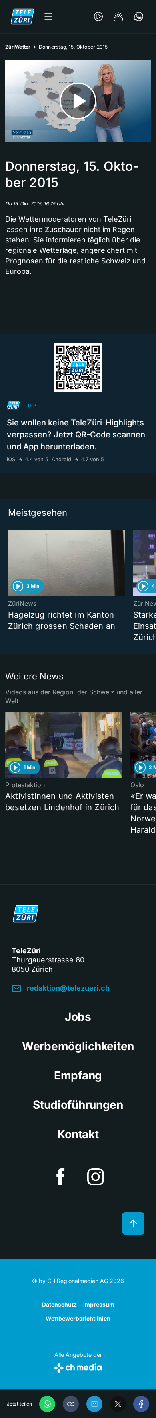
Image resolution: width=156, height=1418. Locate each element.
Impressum (98, 1304)
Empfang (78, 1075)
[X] (118, 1404)
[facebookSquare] (60, 1177)
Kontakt (77, 1134)
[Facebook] (141, 1404)
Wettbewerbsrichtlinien (78, 1318)
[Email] (94, 1404)
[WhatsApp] (47, 1404)
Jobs (78, 1017)
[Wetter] (118, 16)
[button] (71, 1404)
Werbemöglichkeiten (78, 1046)
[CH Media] (78, 1366)
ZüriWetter (18, 47)
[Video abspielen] (78, 101)
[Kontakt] (138, 16)
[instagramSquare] (95, 1177)
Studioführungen (78, 1105)
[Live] (98, 16)
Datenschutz (59, 1304)
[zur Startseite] (22, 16)
